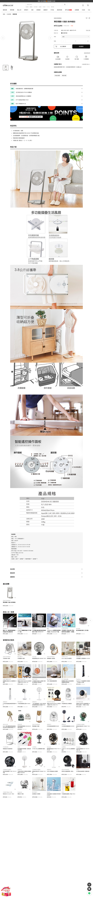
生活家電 (9, 14)
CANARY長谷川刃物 (7, 792)
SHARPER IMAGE (22, 679)
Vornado (34, 656)
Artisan (48, 792)
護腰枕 (31, 6)
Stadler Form (65, 656)
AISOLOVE (5, 724)
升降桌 (44, 6)
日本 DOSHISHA (6, 600)
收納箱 (27, 6)
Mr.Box (34, 628)
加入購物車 (63, 46)
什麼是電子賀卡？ (86, 64)
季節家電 (15, 14)
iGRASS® (20, 724)
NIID (48, 628)
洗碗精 (40, 6)
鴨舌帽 (52, 6)
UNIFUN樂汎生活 (7, 679)
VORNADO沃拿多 (80, 724)
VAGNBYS (5, 628)
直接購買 (81, 46)
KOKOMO (78, 656)
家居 (4, 14)
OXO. (19, 747)
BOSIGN (78, 628)
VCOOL (48, 6)
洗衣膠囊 (35, 6)
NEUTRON (34, 679)
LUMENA (34, 747)
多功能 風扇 (57, 75)
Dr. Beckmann (65, 628)
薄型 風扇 (64, 75)
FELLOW (20, 628)
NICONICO (20, 656)
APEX (63, 701)
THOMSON (5, 747)
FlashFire (78, 679)
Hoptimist (20, 792)
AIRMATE (5, 701)
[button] (5, 67)
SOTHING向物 (65, 679)
